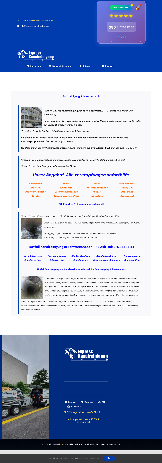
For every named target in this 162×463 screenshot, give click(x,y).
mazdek (65, 444)
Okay (109, 458)
